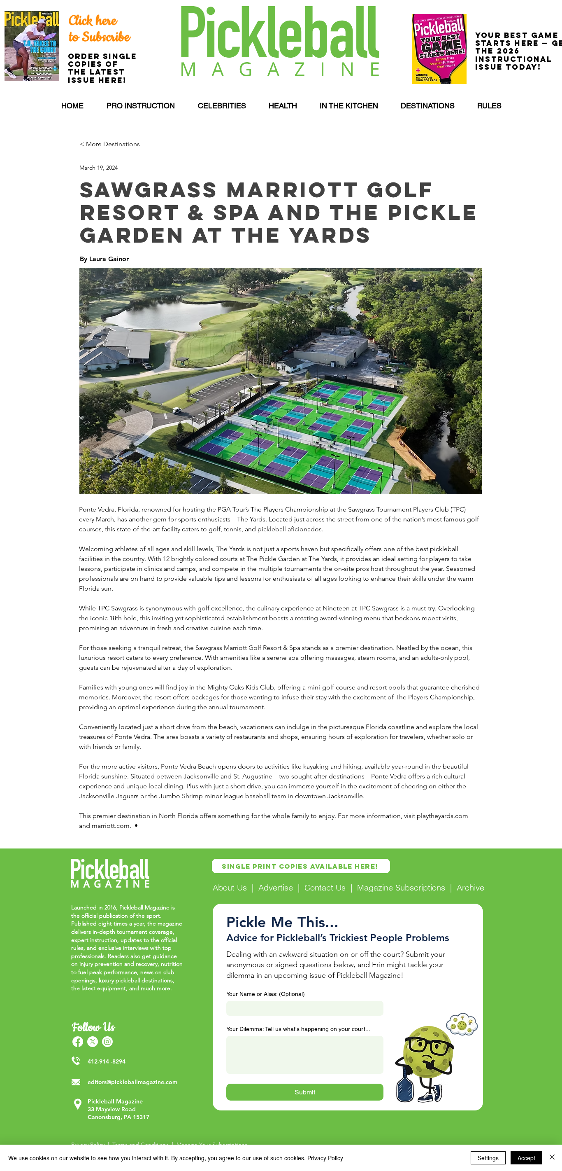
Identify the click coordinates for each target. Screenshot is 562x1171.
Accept (526, 1158)
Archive (470, 887)
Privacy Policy (325, 1158)
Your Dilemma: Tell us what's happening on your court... (298, 1029)
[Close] (552, 1157)
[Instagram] (107, 1041)
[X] (92, 1041)
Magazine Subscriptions (401, 887)
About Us (230, 887)
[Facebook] (77, 1041)
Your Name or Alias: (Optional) (265, 994)
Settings (488, 1158)
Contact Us (325, 887)
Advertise (275, 887)
